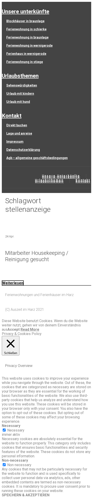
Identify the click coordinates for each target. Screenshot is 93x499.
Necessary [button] (11, 426)
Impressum (14, 141)
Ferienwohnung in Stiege (24, 62)
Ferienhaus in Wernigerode (26, 53)
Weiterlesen (12, 283)
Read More (30, 329)
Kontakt (11, 116)
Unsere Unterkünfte (25, 11)
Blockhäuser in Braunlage (25, 21)
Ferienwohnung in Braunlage (27, 37)
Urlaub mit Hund (18, 102)
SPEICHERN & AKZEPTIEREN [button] (25, 495)
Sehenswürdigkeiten (21, 85)
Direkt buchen (16, 125)
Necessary (15, 430)
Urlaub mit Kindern (20, 93)
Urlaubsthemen (20, 76)
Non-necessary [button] (15, 460)
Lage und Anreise (19, 133)
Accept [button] (13, 329)
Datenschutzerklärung (23, 150)
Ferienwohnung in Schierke (26, 29)
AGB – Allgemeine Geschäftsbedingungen (37, 158)
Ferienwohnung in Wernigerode (29, 45)
